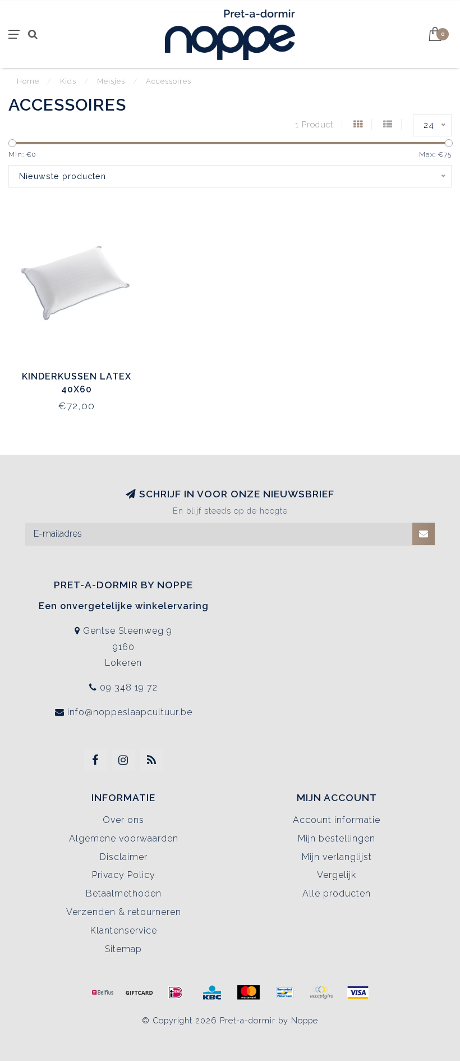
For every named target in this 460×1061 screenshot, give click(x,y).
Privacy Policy (123, 875)
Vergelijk (336, 875)
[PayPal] (321, 992)
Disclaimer (124, 857)
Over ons (123, 820)
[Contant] (139, 992)
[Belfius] (103, 992)
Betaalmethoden (124, 893)
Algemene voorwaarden (123, 838)
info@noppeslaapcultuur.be (129, 712)
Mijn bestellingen (336, 838)
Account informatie (336, 820)
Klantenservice (123, 930)
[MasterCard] (248, 992)
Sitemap (123, 949)
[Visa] (358, 992)
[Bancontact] (285, 992)
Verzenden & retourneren (123, 912)
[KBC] (212, 992)
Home (28, 81)
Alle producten (336, 893)
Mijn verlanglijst (337, 857)
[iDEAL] (176, 992)
